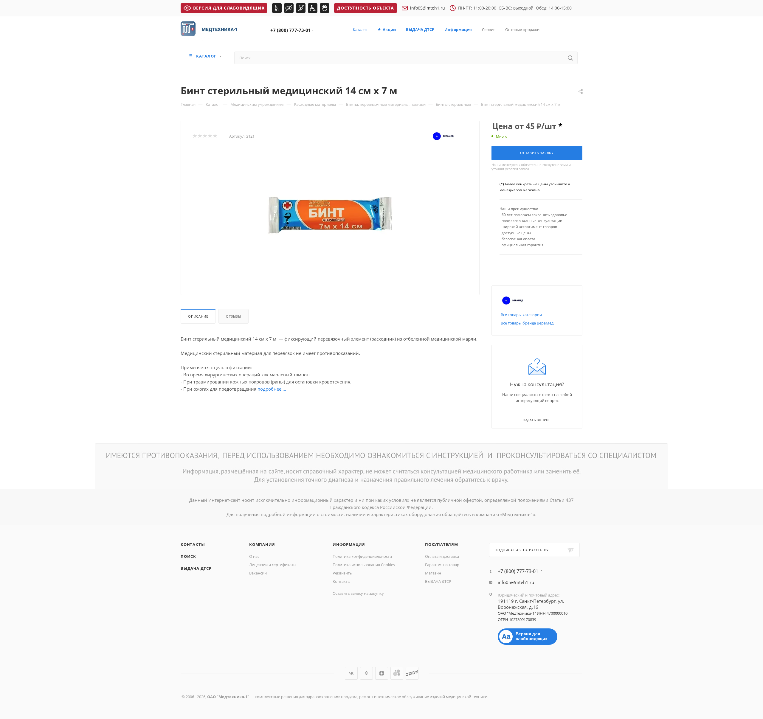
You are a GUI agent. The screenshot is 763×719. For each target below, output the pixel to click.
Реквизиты (343, 573)
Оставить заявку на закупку (358, 593)
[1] (194, 136)
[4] (209, 136)
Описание (198, 316)
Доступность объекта (365, 8)
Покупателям (441, 544)
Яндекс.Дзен (381, 673)
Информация (349, 544)
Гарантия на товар (442, 564)
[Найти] (570, 58)
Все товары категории (521, 314)
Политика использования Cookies (364, 564)
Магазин (433, 573)
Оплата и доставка (442, 556)
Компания (262, 544)
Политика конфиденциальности (362, 556)
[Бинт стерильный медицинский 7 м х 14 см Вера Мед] (330, 216)
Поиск (188, 556)
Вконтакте (351, 673)
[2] (199, 136)
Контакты (193, 544)
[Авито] (396, 673)
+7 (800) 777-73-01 (290, 30)
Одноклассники (366, 673)
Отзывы (233, 316)
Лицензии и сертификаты (272, 564)
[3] (204, 136)
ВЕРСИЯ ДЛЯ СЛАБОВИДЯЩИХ (228, 8)
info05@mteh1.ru (427, 8)
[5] (214, 136)
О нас (254, 556)
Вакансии (258, 573)
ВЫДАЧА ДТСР (196, 568)
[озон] (412, 673)
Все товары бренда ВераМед (527, 323)
